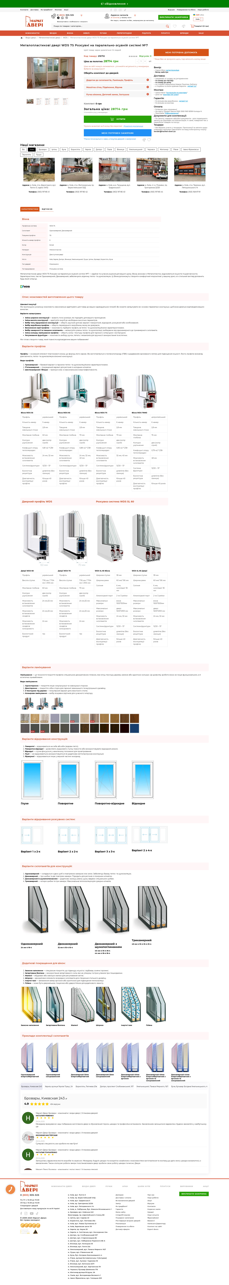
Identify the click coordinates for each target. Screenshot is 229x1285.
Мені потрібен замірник (118, 133)
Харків (88, 149)
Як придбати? (47, 10)
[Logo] (35, 21)
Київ (32, 149)
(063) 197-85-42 (81, 192)
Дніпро (99, 149)
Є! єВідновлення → (114, 3)
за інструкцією (172, 70)
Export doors (153, 1229)
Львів (109, 149)
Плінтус (165, 33)
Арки (125, 1186)
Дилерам (120, 1195)
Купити (121, 119)
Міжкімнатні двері (61, 1186)
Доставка (35, 10)
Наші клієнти (153, 1215)
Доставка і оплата (123, 1198)
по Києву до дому (163, 82)
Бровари (43, 149)
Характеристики (29, 209)
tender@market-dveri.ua (165, 131)
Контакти (24, 10)
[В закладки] (149, 139)
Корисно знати (154, 1209)
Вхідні (53, 33)
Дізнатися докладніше (133, 126)
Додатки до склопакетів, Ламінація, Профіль (109, 80)
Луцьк (38, 155)
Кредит (151, 1212)
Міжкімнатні (32, 33)
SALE (201, 33)
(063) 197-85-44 (156, 192)
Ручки (103, 33)
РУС (202, 15)
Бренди (184, 33)
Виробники (186, 1186)
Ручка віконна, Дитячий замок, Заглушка (107, 94)
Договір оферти (123, 1229)
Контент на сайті (155, 1226)
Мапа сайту (120, 1212)
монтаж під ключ (170, 95)
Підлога (146, 33)
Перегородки (124, 33)
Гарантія (119, 1209)
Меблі (86, 33)
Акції (66, 10)
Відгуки (171, 10)
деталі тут (192, 86)
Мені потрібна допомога (181, 52)
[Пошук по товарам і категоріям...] (167, 26)
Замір (118, 1203)
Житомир (164, 149)
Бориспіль (75, 149)
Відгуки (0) (47, 209)
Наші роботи (203, 10)
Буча (64, 149)
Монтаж (58, 10)
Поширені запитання (125, 1218)
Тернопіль (26, 155)
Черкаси (151, 149)
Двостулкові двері (56, 254)
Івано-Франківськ (191, 149)
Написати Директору (157, 1223)
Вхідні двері (89, 1186)
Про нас (151, 1195)
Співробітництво (123, 1215)
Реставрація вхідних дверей (128, 1221)
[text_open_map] (66, 1099)
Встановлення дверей (125, 1201)
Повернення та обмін (186, 10)
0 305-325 (65, 15)
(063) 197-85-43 (119, 192)
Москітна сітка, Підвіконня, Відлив (104, 87)
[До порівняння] (144, 139)
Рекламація (121, 1223)
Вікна (70, 33)
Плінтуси (165, 1186)
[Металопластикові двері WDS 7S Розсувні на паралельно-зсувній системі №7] (51, 73)
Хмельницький (135, 149)
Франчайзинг (153, 1218)
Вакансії (151, 1221)
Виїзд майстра (161, 72)
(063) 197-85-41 (43, 192)
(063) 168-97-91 (194, 192)
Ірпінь (54, 149)
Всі (23, 149)
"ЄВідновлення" (172, 113)
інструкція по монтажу (177, 93)
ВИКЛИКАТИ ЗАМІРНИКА (174, 17)
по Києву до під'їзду (164, 80)
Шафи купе (144, 1186)
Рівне (175, 149)
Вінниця (120, 149)
